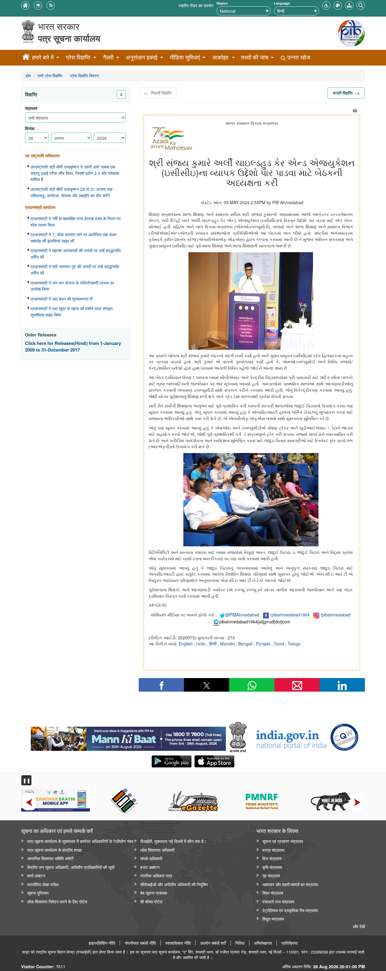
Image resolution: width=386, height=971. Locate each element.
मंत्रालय (31, 108)
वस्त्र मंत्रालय (273, 850)
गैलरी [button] (108, 57)
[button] (326, 5)
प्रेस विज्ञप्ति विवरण (84, 75)
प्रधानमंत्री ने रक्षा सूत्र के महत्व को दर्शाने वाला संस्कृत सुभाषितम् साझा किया (71, 311)
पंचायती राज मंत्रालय (278, 901)
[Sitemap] (349, 5)
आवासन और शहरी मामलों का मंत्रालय (290, 884)
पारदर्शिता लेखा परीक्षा (43, 884)
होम (28, 75)
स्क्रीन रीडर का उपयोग (196, 5)
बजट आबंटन (150, 867)
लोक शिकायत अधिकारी (157, 850)
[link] (128, 737)
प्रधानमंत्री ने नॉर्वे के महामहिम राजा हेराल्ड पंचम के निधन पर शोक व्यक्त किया (75, 221)
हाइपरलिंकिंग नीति (102, 943)
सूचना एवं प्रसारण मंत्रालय (282, 841)
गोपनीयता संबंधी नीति (140, 943)
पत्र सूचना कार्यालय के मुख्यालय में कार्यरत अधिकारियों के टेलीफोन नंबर (80, 841)
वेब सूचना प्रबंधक (153, 892)
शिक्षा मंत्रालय (272, 892)
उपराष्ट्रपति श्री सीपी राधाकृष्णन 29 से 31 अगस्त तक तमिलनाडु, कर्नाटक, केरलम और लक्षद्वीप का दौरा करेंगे (71, 192)
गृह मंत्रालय (271, 875)
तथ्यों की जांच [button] (254, 57)
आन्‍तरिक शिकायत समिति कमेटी (50, 858)
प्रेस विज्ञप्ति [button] (78, 57)
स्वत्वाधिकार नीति (178, 943)
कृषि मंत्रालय (272, 867)
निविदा (240, 943)
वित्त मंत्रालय (272, 858)
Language (282, 3)
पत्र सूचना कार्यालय (69, 38)
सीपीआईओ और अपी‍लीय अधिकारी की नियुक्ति (174, 884)
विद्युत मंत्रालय (273, 918)
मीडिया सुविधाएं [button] (185, 57)
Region (222, 3)
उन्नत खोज (298, 57)
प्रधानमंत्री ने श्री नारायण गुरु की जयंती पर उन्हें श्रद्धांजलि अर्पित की (74, 269)
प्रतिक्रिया (289, 943)
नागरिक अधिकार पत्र (156, 875)
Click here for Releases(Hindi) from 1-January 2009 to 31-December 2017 (73, 346)
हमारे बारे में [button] (43, 57)
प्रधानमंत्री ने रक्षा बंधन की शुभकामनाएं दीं (61, 299)
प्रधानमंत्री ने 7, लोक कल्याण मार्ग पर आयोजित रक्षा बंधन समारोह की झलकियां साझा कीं (73, 237)
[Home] (26, 58)
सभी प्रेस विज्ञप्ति (49, 75)
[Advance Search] (360, 5)
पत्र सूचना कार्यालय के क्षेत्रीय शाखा (54, 850)
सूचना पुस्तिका (38, 892)
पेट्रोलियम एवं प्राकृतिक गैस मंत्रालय (290, 910)
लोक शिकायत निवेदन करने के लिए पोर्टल (57, 901)
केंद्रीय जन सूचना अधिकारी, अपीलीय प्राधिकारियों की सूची (71, 867)
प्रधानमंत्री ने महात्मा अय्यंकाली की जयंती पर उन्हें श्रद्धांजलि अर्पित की (75, 253)
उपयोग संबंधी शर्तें (213, 943)
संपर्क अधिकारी (151, 858)
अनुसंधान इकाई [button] (141, 57)
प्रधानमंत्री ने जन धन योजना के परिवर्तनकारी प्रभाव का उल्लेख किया (72, 286)
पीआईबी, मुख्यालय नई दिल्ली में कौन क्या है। (173, 841)
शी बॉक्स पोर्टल (151, 901)
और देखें (359, 926)
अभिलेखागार (263, 943)
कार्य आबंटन (36, 875)
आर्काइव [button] (220, 57)
